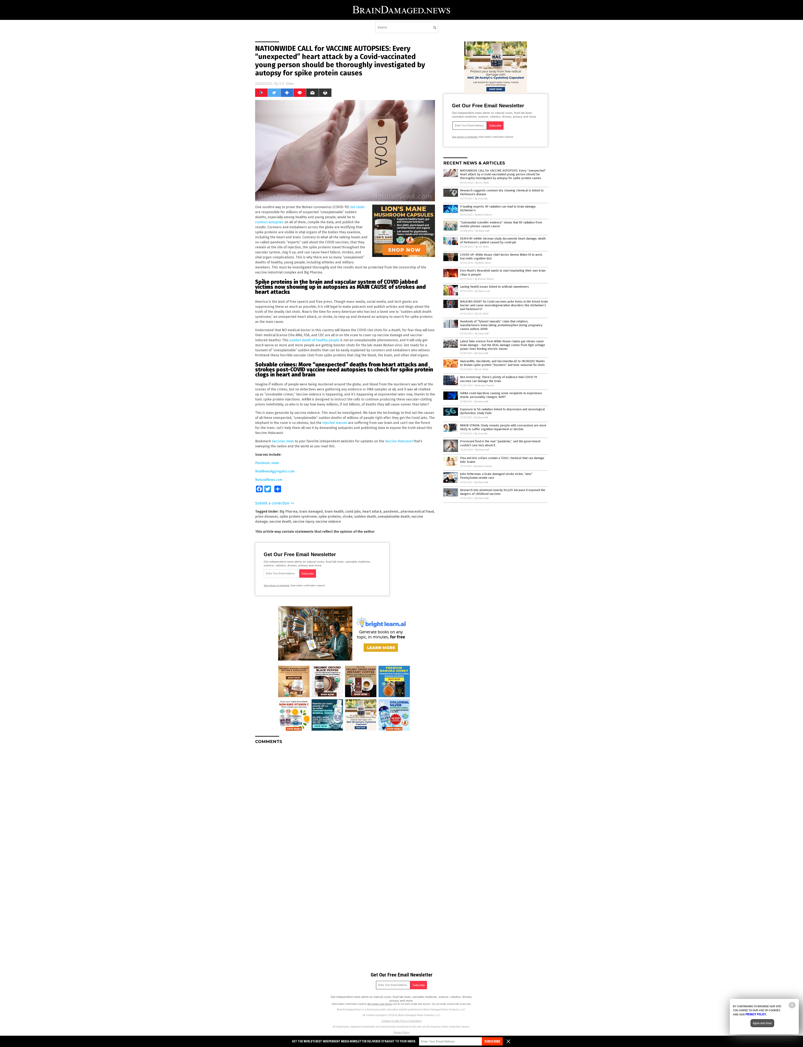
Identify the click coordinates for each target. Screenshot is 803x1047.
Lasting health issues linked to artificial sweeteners (494, 287)
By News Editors (483, 214)
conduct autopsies (269, 222)
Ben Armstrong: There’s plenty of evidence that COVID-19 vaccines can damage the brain (498, 379)
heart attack (372, 511)
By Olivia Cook (482, 291)
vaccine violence (328, 522)
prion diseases (266, 516)
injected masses (334, 423)
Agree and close (762, 1023)
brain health (334, 511)
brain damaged (311, 511)
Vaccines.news (283, 441)
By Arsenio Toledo (484, 279)
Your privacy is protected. (277, 585)
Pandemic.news (267, 463)
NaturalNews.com (268, 480)
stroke (348, 516)
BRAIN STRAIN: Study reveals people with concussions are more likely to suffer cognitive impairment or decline (503, 427)
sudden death (365, 516)
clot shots (357, 207)
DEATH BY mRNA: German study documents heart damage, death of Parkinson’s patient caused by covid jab (503, 240)
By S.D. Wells (482, 182)
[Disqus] (345, 799)
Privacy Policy (401, 1032)
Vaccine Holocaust (399, 441)
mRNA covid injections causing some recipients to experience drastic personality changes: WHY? (501, 395)
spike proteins (329, 516)
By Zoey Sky (481, 198)
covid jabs (353, 511)
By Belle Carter (483, 263)
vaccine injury (303, 522)
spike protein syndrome (298, 516)
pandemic (391, 511)
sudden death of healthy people (314, 340)
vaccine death (280, 522)
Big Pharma (289, 511)
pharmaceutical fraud (417, 511)
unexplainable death (394, 516)
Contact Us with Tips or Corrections (402, 1021)
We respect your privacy (380, 1004)
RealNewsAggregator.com (275, 471)
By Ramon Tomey (483, 466)
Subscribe (492, 1041)
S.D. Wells (286, 84)
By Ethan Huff (482, 231)
